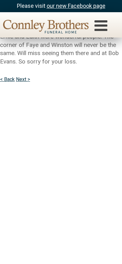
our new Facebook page (76, 6)
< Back (7, 79)
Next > (23, 79)
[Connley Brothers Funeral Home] (42, 28)
